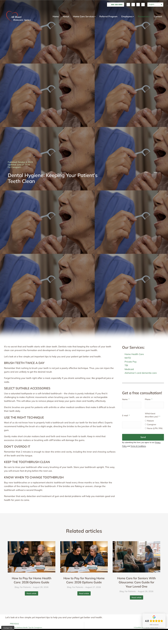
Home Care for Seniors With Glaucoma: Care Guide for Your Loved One (136, 582)
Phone (148, 399)
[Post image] (31, 556)
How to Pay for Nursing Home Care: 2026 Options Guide (84, 580)
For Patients (25, 587)
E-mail (125, 415)
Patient (150, 421)
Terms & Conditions (138, 446)
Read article (31, 593)
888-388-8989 (116, 4)
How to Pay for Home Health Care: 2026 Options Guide (31, 580)
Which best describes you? (152, 415)
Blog (17, 587)
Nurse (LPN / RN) (154, 428)
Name (125, 399)
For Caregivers (14, 167)
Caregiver (151, 424)
